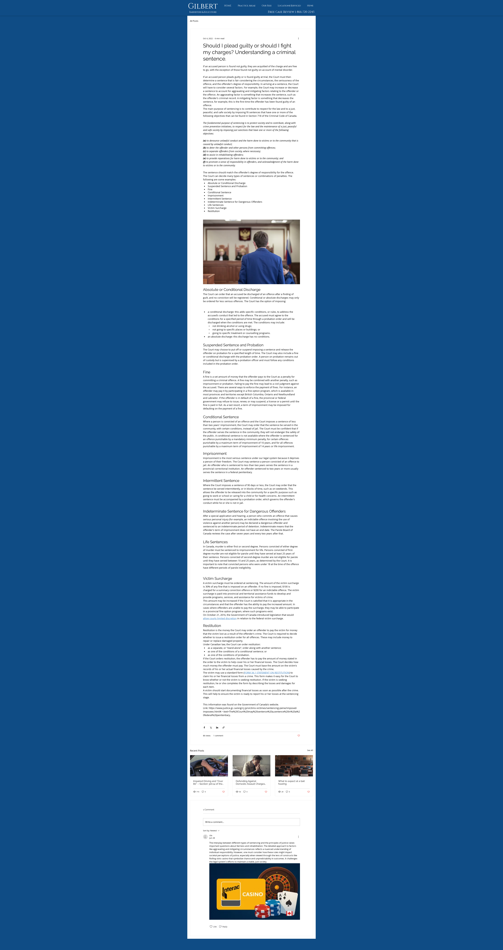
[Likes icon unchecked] (211, 926)
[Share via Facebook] (204, 727)
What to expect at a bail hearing (291, 782)
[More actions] (298, 38)
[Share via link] (223, 727)
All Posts (194, 21)
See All (310, 750)
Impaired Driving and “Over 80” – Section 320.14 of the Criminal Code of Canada (208, 782)
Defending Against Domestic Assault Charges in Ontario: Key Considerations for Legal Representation (250, 782)
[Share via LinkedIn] (217, 727)
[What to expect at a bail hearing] (294, 765)
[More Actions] (298, 836)
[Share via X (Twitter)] (210, 727)
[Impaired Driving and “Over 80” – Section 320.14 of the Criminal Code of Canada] (209, 765)
